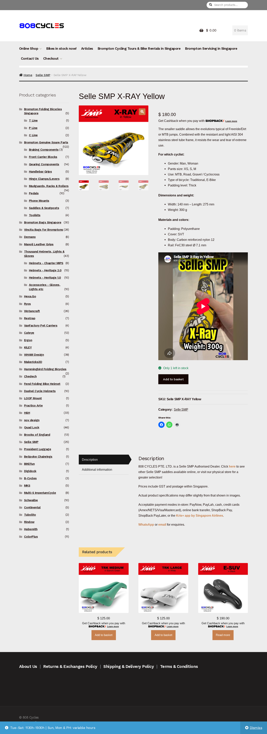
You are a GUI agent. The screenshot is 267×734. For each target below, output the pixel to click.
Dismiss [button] (256, 728)
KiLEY (28, 347)
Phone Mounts (39, 200)
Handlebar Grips (40, 171)
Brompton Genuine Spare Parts (46, 142)
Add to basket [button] (103, 635)
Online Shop (28, 48)
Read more (223, 635)
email (162, 524)
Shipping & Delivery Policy (128, 666)
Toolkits (34, 215)
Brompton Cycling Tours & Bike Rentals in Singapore (139, 48)
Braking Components (44, 149)
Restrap (29, 318)
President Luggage (37, 449)
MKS (27, 485)
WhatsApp (146, 524)
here (232, 466)
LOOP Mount (33, 398)
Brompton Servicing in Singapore (211, 48)
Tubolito (30, 514)
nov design (31, 420)
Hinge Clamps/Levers (44, 179)
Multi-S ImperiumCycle (40, 493)
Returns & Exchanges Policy (70, 666)
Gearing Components (44, 164)
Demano (30, 237)
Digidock (30, 471)
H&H (27, 413)
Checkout (51, 58)
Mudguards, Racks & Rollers (49, 186)
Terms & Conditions (179, 666)
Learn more (231, 121)
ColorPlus (31, 536)
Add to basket (173, 379)
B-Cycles (30, 478)
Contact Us (30, 58)
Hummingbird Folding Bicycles (45, 369)
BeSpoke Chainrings (38, 456)
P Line (33, 128)
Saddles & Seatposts (44, 208)
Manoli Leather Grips (39, 244)
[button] (142, 111)
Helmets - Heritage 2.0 (45, 270)
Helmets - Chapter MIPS (46, 263)
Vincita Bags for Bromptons (43, 229)
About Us (28, 666)
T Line (33, 120)
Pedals (34, 193)
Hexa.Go (30, 296)
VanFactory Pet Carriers (40, 325)
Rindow (29, 522)
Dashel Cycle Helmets (40, 391)
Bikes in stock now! (61, 48)
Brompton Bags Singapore (42, 222)
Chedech (30, 376)
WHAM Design (34, 354)
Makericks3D (33, 362)
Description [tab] (90, 459)
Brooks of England (37, 434)
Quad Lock (31, 427)
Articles (87, 48)
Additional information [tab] (97, 469)
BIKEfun (29, 464)
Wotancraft (32, 311)
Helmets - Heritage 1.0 (45, 277)
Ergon (28, 340)
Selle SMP (43, 75)
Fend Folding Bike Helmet (42, 384)
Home (27, 75)
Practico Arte (33, 405)
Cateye (29, 333)
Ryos (27, 304)
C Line (33, 135)
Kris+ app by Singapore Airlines (199, 515)
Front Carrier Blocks (43, 157)
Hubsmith (31, 529)
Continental (32, 507)
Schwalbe (31, 500)
